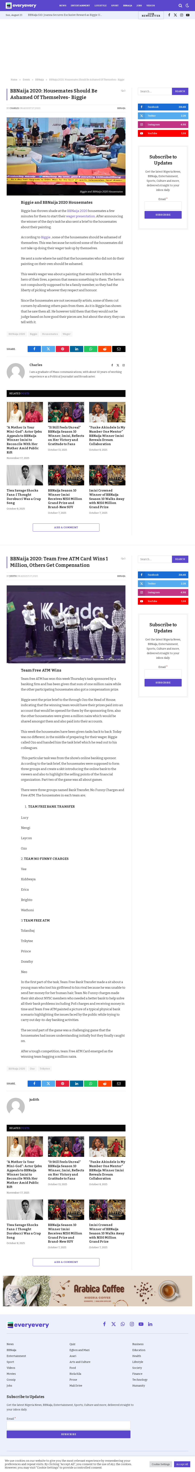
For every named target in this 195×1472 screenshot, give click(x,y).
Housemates (50, 334)
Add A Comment (66, 527)
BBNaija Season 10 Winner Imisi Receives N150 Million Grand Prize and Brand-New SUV (65, 499)
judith (13, 576)
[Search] (180, 5)
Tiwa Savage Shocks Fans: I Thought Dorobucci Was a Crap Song (24, 497)
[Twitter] (10, 221)
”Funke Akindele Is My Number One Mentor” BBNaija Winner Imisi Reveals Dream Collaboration (107, 436)
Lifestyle (101, 5)
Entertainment (80, 5)
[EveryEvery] (21, 6)
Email (163, 199)
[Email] (10, 256)
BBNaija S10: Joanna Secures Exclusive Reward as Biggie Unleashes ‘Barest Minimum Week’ (66, 15)
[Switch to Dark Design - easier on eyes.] (187, 5)
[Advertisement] (97, 48)
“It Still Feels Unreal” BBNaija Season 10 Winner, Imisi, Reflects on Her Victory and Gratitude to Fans (66, 436)
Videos (150, 5)
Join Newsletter (151, 15)
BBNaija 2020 (77, 211)
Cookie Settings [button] (161, 1464)
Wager (67, 334)
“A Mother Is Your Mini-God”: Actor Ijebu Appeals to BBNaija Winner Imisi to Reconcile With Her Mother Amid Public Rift (24, 440)
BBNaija (127, 5)
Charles (14, 108)
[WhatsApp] (10, 247)
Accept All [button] (182, 1464)
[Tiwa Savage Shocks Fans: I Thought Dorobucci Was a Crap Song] (25, 475)
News (62, 5)
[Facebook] (10, 212)
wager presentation (80, 216)
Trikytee (45, 1068)
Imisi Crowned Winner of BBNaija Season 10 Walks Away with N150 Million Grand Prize (106, 499)
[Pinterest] (10, 230)
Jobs (139, 5)
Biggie (45, 237)
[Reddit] (10, 238)
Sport (115, 5)
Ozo (32, 1068)
